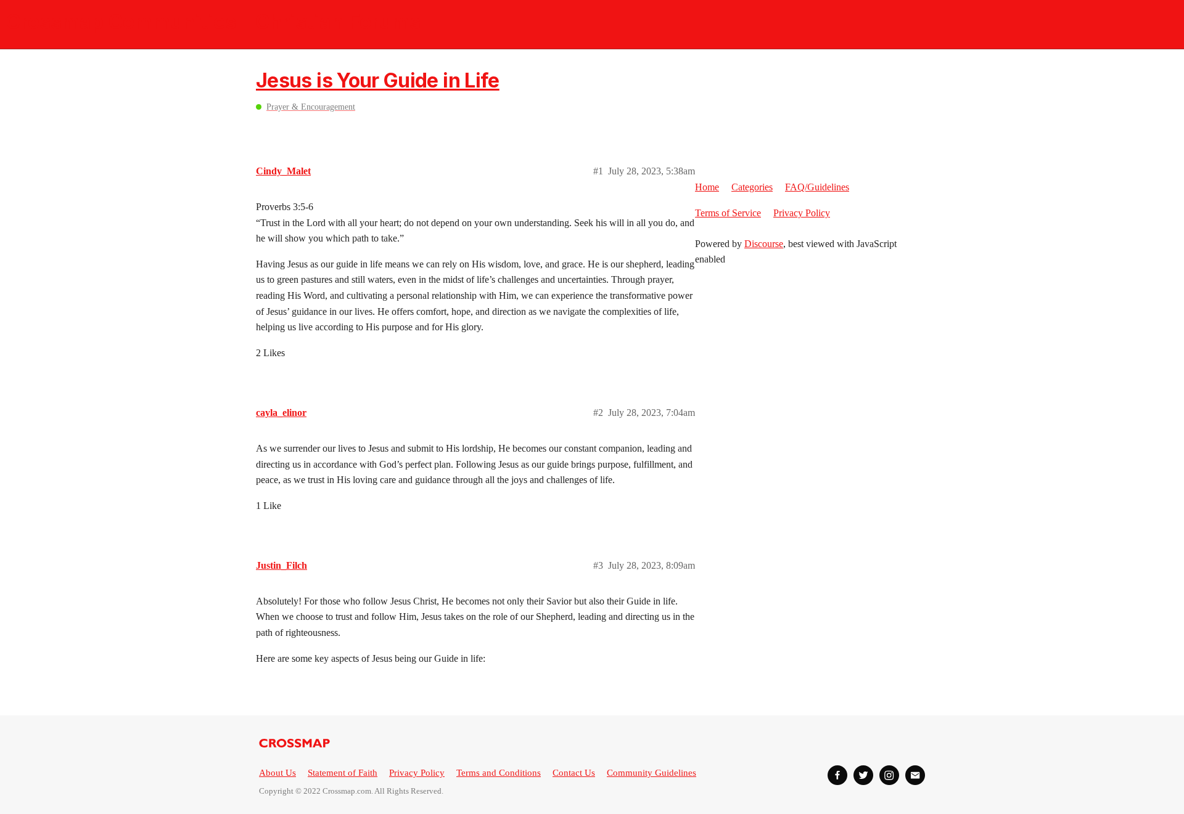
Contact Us (574, 773)
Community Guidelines (651, 773)
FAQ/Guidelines (817, 187)
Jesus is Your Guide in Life (378, 80)
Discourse (763, 243)
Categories (752, 187)
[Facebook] (837, 775)
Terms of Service (728, 213)
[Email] (915, 775)
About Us (277, 773)
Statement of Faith (342, 773)
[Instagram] (889, 775)
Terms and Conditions (498, 773)
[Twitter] (863, 775)
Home (707, 187)
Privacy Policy (801, 213)
